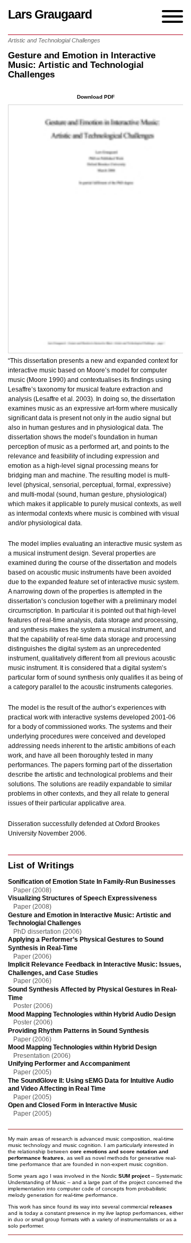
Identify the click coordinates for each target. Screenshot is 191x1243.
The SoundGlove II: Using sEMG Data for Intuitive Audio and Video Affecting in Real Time (90, 1085)
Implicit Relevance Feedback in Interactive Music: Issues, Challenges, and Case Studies (94, 969)
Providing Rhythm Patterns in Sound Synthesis (78, 1031)
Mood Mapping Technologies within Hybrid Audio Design (92, 1014)
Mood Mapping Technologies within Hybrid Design (82, 1047)
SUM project (134, 1176)
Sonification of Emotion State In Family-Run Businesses (92, 881)
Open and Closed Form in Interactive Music (72, 1105)
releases (161, 1207)
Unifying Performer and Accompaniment (69, 1063)
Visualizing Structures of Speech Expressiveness (82, 898)
